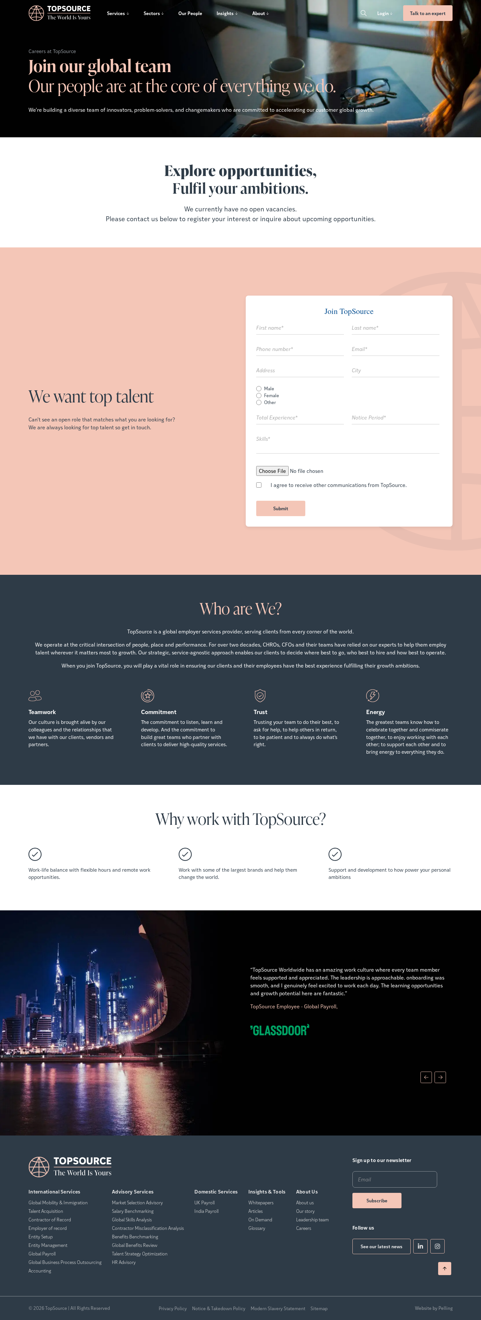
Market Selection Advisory (137, 1202)
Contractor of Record (49, 1219)
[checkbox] (347, 395)
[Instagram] (437, 1246)
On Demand (260, 1219)
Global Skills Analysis (132, 1219)
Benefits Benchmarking (135, 1236)
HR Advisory (124, 1262)
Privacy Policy (173, 1308)
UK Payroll (204, 1202)
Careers (303, 1228)
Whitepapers (261, 1202)
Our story (305, 1211)
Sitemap (319, 1308)
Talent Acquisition (45, 1211)
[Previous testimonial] (426, 1077)
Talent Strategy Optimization (140, 1253)
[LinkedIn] (420, 1246)
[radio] (347, 388)
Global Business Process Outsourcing (64, 1262)
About (258, 13)
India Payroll (206, 1211)
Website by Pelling (434, 1308)
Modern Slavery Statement (278, 1308)
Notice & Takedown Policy (218, 1308)
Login (383, 13)
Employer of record (47, 1228)
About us (305, 1202)
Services (116, 13)
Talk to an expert (428, 13)
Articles (255, 1211)
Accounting (39, 1270)
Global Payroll (42, 1253)
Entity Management (47, 1245)
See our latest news (381, 1246)
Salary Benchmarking (132, 1211)
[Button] (363, 13)
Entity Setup (40, 1236)
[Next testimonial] (440, 1077)
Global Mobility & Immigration (58, 1202)
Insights (225, 13)
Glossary (256, 1228)
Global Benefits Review (134, 1245)
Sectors (152, 13)
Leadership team (312, 1219)
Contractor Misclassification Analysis (148, 1228)
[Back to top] (444, 1268)
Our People (190, 13)
